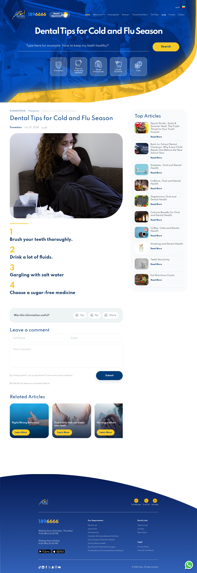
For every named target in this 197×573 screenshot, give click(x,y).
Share (112, 315)
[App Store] (58, 551)
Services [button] (125, 15)
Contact (181, 15)
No (96, 315)
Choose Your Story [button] (139, 15)
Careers (172, 15)
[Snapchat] (52, 567)
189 (37, 15)
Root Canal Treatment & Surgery (101, 547)
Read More (156, 137)
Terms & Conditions (145, 550)
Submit (109, 375)
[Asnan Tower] (44, 502)
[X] (49, 567)
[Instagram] (56, 567)
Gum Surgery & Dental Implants (101, 540)
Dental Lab (92, 525)
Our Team (155, 15)
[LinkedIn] (43, 567)
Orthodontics (93, 532)
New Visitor (142, 532)
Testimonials (142, 525)
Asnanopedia (113, 15)
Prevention (33, 111)
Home (87, 15)
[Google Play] (45, 551)
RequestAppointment (56, 15)
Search (166, 46)
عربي (177, 7)
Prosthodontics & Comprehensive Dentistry (105, 550)
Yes (82, 315)
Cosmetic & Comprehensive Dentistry (103, 536)
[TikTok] (40, 567)
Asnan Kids (92, 529)
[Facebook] (46, 567)
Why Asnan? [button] (98, 15)
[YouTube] (59, 567)
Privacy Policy (143, 547)
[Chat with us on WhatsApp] (189, 565)
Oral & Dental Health (97, 543)
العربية (44, 127)
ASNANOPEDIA (18, 111)
